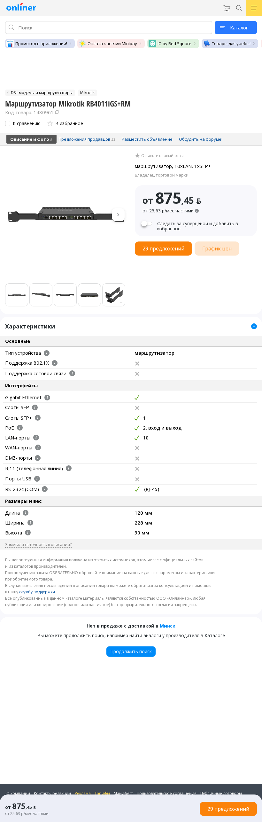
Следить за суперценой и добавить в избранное (197, 226)
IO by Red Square (174, 43)
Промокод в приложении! (41, 43)
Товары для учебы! (231, 43)
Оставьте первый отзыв (163, 156)
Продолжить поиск (131, 651)
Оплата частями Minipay (112, 43)
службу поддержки (37, 592)
